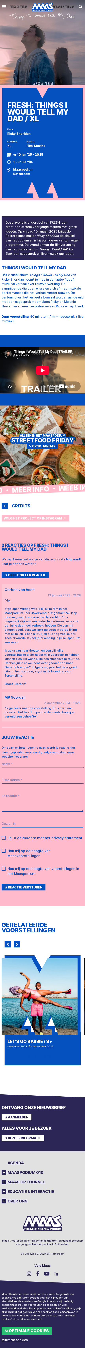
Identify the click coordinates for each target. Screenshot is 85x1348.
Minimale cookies (15, 1340)
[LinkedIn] (56, 1273)
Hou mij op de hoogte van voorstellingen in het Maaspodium (43, 871)
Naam (7, 764)
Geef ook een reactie (27, 575)
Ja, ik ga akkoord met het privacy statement (45, 838)
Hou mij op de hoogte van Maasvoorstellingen (29, 853)
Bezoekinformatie (24, 1138)
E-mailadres (12, 780)
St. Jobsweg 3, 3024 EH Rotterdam (42, 1253)
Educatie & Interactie (31, 1191)
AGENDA (16, 1163)
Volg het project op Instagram (33, 518)
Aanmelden (18, 1117)
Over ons (17, 1201)
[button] (5, 506)
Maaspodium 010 (25, 1172)
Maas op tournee (26, 1182)
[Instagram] (29, 1273)
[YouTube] (47, 1273)
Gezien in (9, 824)
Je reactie (11, 796)
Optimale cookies (29, 1330)
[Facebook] (37, 1273)
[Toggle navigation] (4, 7)
